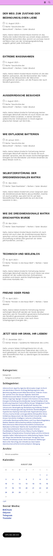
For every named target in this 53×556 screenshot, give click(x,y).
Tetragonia (36, 437)
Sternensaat (26, 437)
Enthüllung (14, 401)
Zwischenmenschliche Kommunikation (17, 444)
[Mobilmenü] (45, 2)
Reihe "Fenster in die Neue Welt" (20, 263)
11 (13, 484)
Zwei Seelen (35, 442)
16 (47, 484)
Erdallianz (40, 401)
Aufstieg (24, 390)
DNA (37, 394)
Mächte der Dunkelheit (28, 427)
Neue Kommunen (26, 429)
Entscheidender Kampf (27, 401)
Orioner (37, 429)
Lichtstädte (7, 420)
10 (6, 484)
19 (20, 488)
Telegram (7, 515)
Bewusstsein (17, 392)
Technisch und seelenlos (21, 254)
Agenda (23, 388)
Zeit (20, 442)
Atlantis (17, 390)
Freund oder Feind (16, 292)
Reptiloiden (7, 433)
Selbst (11, 435)
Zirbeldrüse (26, 442)
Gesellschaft (27, 405)
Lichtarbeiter (37, 418)
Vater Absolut (29, 29)
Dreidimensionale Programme (33, 397)
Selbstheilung (33, 435)
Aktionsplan (30, 388)
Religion (40, 431)
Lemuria (28, 418)
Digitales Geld (30, 394)
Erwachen (15, 403)
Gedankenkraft (17, 405)
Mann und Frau (30, 420)
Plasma (16, 431)
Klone (45, 414)
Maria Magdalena (43, 420)
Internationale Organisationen (31, 412)
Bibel (24, 392)
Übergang (36, 444)
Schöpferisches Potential (21, 433)
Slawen (41, 435)
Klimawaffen (37, 414)
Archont (44, 388)
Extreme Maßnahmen (18, 56)
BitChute (7, 510)
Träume (6, 439)
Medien (6, 422)
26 (20, 492)
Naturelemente (13, 429)
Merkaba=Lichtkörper (11, 427)
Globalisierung (29, 407)
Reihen (18, 29)
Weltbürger (41, 439)
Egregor (19, 399)
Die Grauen (20, 394)
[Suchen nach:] (48, 2)
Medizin (12, 422)
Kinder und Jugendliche (24, 414)
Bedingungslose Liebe (35, 390)
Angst (38, 388)
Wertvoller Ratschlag (10, 442)
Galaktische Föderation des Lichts (34, 343)
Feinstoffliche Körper (27, 403)
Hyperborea (7, 412)
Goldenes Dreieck (41, 407)
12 (20, 484)
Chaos (45, 392)
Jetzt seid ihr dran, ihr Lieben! (25, 333)
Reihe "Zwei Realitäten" (16, 186)
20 (26, 488)
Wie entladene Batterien (21, 134)
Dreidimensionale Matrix (12, 397)
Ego (13, 399)
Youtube (7, 518)
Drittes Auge (7, 399)
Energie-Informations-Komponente (35, 399)
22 (40, 488)
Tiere (42, 437)
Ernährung (7, 403)
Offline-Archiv (12, 535)
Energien (6, 401)
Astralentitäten (8, 390)
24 (6, 492)
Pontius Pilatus (25, 431)
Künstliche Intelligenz (16, 418)
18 (13, 488)
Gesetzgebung (17, 407)
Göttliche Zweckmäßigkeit (36, 409)
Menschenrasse (9, 424)
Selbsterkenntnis (20, 435)
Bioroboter (31, 392)
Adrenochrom (8, 388)
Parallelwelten (8, 431)
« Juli (4, 501)
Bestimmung (7, 392)
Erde (46, 401)
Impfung (15, 412)
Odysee (7, 513)
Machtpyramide (18, 420)
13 (26, 484)
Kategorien (7, 375)
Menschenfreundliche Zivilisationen (28, 422)
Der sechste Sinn (9, 394)
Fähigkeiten (39, 403)
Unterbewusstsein (16, 439)
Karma (11, 414)
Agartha (17, 388)
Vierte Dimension (29, 439)
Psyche (34, 431)
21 (33, 488)
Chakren (39, 392)
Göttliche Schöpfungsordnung (14, 409)
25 (13, 492)
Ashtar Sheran (12, 343)
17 (6, 488)
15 (40, 484)
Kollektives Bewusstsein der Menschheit (18, 416)
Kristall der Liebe (40, 416)
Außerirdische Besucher (21, 95)
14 (33, 484)
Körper (5, 418)
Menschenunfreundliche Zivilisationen (29, 424)
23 (47, 488)
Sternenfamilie (16, 437)
